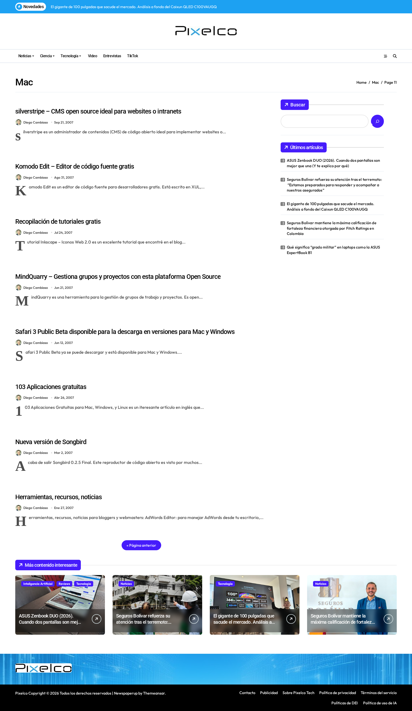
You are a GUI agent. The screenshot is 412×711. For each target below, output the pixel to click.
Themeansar (154, 693)
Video (92, 56)
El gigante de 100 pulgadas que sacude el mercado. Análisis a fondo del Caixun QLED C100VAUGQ (331, 206)
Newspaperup (126, 693)
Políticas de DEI (344, 703)
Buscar (297, 105)
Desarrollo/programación (35, 102)
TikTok (132, 56)
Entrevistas (112, 56)
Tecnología (69, 56)
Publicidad (269, 692)
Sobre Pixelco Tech (298, 692)
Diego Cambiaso (35, 122)
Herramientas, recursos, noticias (58, 497)
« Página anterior (141, 545)
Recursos (66, 157)
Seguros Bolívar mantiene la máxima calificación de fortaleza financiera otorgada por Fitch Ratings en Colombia (331, 228)
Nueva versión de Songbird (50, 442)
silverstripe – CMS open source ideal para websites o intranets (98, 111)
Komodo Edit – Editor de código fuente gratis (74, 166)
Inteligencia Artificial (37, 584)
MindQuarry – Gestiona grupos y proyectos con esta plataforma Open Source (118, 276)
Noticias (24, 56)
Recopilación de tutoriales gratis (58, 221)
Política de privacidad (337, 692)
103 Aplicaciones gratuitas (50, 387)
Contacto (247, 692)
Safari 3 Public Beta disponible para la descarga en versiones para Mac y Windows (125, 332)
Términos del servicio (379, 692)
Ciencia (46, 56)
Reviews (64, 584)
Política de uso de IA (379, 703)
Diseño (65, 488)
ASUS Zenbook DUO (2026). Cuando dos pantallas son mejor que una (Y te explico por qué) (333, 163)
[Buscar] (377, 121)
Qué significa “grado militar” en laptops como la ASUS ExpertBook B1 (333, 250)
